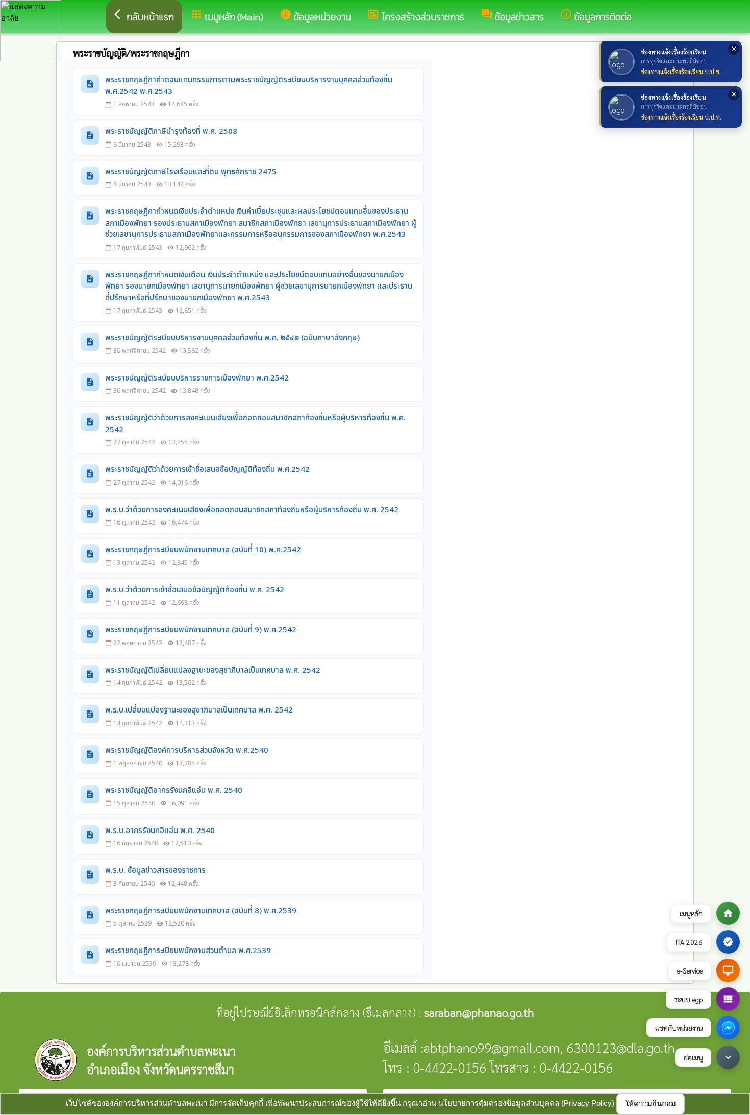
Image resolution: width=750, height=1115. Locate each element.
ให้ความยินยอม (650, 1103)
